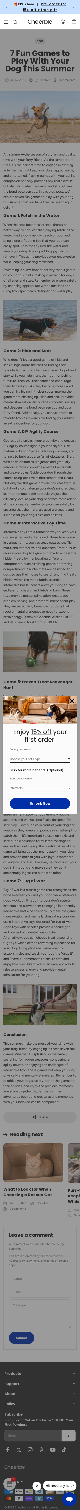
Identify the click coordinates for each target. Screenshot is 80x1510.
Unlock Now (40, 803)
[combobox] (40, 759)
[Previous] (7, 7)
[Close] (72, 701)
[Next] (73, 7)
